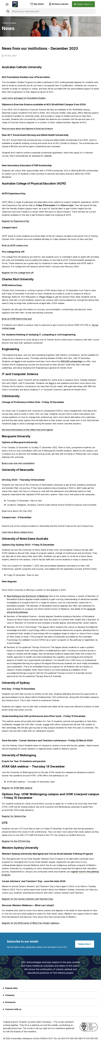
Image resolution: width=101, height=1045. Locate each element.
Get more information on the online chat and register (27, 430)
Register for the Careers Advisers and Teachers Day (27, 899)
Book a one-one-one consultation (18, 463)
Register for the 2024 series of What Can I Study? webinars (30, 923)
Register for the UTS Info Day (16, 841)
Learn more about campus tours (17, 532)
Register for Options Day (14, 816)
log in (17, 361)
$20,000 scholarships (72, 361)
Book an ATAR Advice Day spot (17, 319)
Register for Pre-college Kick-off (18, 272)
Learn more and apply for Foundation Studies (24, 98)
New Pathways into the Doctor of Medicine (27, 596)
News (14, 23)
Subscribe (84, 944)
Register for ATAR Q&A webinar (17, 788)
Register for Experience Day (15, 221)
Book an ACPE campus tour (15, 245)
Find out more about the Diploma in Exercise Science (27, 128)
